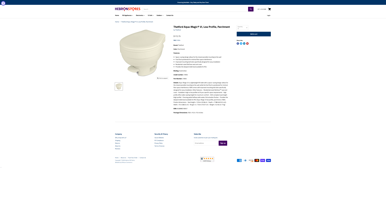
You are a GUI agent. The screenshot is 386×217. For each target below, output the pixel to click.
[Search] (251, 9)
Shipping (117, 140)
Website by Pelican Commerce (123, 162)
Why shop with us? (120, 138)
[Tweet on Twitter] (241, 43)
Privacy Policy (159, 143)
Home (117, 15)
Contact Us (169, 15)
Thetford (178, 30)
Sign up (223, 143)
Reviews (117, 149)
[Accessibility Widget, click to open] (3, 3)
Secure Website (159, 138)
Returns (117, 143)
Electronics (140, 15)
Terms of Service (159, 146)
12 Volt (150, 15)
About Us (117, 146)
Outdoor (159, 15)
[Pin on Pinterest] (247, 43)
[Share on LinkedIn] (244, 43)
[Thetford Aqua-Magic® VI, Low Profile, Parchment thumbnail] (119, 86)
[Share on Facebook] (238, 43)
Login (268, 15)
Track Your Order (133, 158)
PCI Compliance (159, 140)
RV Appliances (127, 15)
